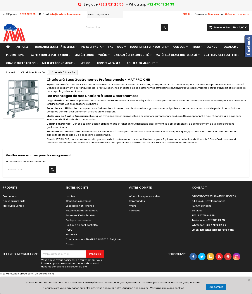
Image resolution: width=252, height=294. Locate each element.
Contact (199, 187)
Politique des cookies (79, 220)
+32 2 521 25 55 (27, 14)
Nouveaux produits (14, 201)
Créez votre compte (237, 14)
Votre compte (140, 187)
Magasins (71, 234)
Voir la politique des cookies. (167, 288)
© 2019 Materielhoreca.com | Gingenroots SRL (27, 273)
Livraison (71, 196)
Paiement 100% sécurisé (80, 215)
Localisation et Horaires (80, 206)
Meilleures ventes (13, 206)
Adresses (134, 210)
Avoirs (132, 206)
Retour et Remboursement (82, 210)
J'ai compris (216, 286)
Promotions (10, 196)
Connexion (214, 14)
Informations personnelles (144, 196)
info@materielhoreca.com (65, 14)
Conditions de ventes (78, 201)
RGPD (69, 230)
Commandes (137, 201)
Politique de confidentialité (82, 225)
